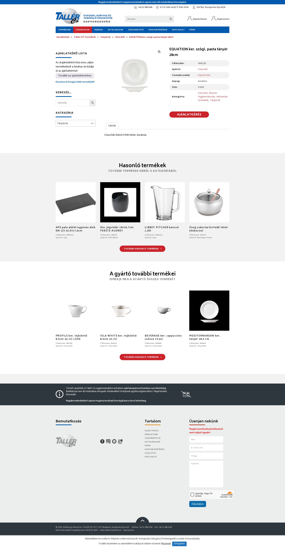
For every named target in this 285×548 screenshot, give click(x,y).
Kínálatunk (151, 434)
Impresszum (128, 530)
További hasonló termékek (141, 249)
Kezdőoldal (63, 37)
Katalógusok (115, 30)
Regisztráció (223, 19)
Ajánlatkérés (189, 115)
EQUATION (204, 75)
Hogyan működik (157, 30)
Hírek (192, 30)
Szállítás (150, 453)
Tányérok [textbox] (74, 123)
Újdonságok (83, 30)
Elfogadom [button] (179, 544)
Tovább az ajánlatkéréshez (74, 76)
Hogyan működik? (155, 449)
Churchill (120, 37)
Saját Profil (152, 431)
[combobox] (76, 123)
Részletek (166, 544)
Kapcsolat (178, 30)
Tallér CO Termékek (85, 37)
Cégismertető (136, 30)
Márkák (98, 30)
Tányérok (105, 37)
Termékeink (64, 30)
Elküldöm (197, 504)
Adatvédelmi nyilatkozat (110, 530)
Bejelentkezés (200, 19)
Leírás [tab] (112, 126)
